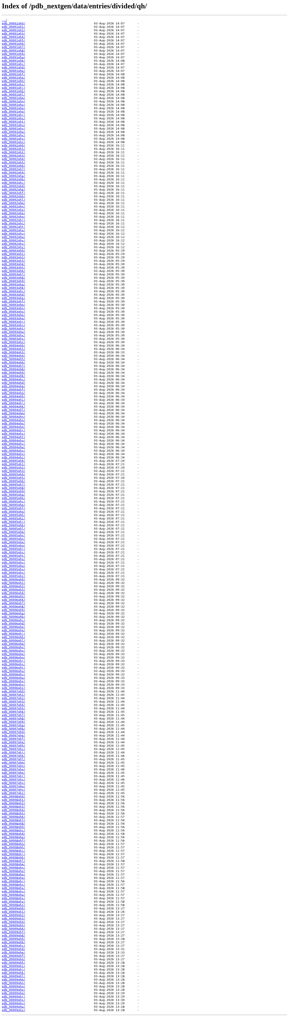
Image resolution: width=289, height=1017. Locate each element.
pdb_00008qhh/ (13, 847)
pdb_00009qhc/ (13, 945)
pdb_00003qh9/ (13, 281)
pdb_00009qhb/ (13, 942)
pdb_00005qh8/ (13, 488)
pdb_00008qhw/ (13, 895)
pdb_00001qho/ (13, 104)
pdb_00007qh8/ (13, 718)
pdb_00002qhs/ (13, 223)
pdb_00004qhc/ (13, 379)
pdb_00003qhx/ (13, 335)
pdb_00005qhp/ (13, 542)
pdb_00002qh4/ (13, 159)
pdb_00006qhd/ (13, 623)
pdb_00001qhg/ (13, 77)
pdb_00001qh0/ (13, 23)
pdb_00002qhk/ (13, 196)
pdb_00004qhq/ (13, 427)
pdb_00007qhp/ (13, 772)
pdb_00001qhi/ (13, 84)
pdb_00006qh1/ (13, 583)
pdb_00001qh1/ (13, 26)
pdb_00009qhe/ (13, 952)
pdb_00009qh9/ (13, 939)
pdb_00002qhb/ (13, 179)
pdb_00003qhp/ (13, 315)
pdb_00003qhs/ (13, 325)
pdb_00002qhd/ (13, 186)
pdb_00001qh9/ (13, 54)
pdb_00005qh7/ (13, 484)
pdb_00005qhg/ (13, 511)
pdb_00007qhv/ (13, 783)
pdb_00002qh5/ (13, 162)
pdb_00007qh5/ (13, 708)
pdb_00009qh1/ (13, 911)
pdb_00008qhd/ (13, 833)
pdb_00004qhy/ (13, 454)
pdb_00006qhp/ (13, 654)
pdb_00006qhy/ (13, 684)
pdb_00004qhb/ (13, 376)
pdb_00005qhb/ (13, 498)
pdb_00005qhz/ (13, 576)
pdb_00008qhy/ (13, 901)
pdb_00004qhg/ (13, 393)
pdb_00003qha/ (13, 284)
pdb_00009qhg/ (13, 959)
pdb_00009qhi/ (13, 966)
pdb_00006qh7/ (13, 603)
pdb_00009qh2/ (13, 915)
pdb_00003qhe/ (13, 298)
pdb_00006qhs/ (13, 664)
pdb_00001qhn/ (13, 101)
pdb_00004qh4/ (13, 355)
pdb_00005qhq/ (13, 545)
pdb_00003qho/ (13, 311)
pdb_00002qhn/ (13, 206)
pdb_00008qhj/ (13, 854)
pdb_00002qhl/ (13, 199)
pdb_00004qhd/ (13, 383)
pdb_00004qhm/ (13, 413)
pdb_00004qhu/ (13, 440)
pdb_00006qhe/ (13, 627)
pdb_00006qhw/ (13, 678)
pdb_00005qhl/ (13, 528)
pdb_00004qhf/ (13, 389)
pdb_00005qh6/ (13, 481)
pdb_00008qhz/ (13, 905)
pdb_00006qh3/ (13, 589)
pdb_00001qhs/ (13, 118)
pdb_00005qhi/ (13, 518)
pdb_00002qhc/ (13, 182)
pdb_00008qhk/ (13, 857)
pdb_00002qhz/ (13, 247)
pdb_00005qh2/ (13, 467)
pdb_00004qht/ (13, 437)
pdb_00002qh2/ (13, 152)
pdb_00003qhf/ (13, 301)
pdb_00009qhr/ (13, 996)
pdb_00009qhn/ (13, 983)
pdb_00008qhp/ (13, 874)
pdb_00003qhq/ (13, 318)
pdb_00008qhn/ (13, 867)
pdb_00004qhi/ (13, 399)
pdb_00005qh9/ (13, 491)
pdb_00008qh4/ (13, 810)
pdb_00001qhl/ (13, 94)
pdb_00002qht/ (13, 227)
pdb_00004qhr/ (13, 430)
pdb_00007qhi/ (13, 749)
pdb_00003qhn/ (13, 308)
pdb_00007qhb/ (13, 728)
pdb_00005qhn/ (13, 535)
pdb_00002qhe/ (13, 189)
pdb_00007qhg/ (13, 742)
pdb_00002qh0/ (13, 145)
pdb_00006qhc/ (13, 620)
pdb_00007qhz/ (13, 793)
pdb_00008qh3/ (13, 806)
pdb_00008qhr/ (13, 881)
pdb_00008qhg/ (13, 844)
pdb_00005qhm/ (13, 532)
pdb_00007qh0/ (13, 691)
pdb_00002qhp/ (13, 213)
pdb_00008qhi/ (13, 850)
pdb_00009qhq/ (13, 993)
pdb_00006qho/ (13, 650)
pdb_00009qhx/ (13, 1010)
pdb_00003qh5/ (13, 267)
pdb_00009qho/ (13, 986)
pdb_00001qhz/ (13, 142)
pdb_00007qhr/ (13, 776)
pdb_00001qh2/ (13, 30)
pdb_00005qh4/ (13, 474)
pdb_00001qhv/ (13, 128)
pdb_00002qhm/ (13, 203)
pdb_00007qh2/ (13, 698)
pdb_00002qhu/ (13, 230)
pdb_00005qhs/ (13, 552)
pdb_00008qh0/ (13, 796)
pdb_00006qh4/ (13, 593)
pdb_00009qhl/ (13, 976)
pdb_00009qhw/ (13, 1006)
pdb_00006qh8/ (13, 606)
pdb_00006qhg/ (13, 630)
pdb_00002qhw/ (13, 237)
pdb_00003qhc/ (13, 291)
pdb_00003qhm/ (13, 305)
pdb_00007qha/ (13, 725)
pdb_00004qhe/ (13, 386)
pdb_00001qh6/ (13, 43)
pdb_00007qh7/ (13, 715)
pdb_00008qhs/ (13, 884)
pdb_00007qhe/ (13, 735)
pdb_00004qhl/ (13, 410)
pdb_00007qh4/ (13, 705)
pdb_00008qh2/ (13, 803)
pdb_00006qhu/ (13, 671)
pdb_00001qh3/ (13, 33)
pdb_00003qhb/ (13, 288)
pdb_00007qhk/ (13, 755)
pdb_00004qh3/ (13, 352)
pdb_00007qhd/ (13, 732)
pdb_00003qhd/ (13, 294)
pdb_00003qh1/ (13, 254)
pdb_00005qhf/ (13, 508)
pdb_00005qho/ (13, 538)
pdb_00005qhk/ (13, 525)
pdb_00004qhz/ (13, 457)
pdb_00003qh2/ (13, 257)
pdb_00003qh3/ (13, 260)
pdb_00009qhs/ (13, 1000)
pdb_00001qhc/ (13, 64)
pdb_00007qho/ (13, 769)
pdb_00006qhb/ (13, 616)
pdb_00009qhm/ (13, 979)
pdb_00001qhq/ (13, 111)
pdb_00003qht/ (13, 328)
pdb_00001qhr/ (13, 115)
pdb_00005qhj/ (13, 522)
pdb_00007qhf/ (13, 739)
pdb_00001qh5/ (13, 40)
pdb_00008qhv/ (13, 891)
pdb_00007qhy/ (13, 789)
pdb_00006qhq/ (13, 657)
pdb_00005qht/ (13, 555)
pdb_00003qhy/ (13, 338)
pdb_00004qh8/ (13, 369)
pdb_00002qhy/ (13, 243)
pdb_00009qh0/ (13, 908)
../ (4, 20)
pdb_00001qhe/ (13, 71)
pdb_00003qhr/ (13, 321)
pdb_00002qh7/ (13, 169)
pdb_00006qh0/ (13, 579)
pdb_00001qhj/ (13, 88)
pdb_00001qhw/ (13, 132)
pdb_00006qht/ (13, 667)
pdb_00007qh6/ (13, 711)
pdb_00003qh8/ (13, 277)
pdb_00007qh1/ (13, 694)
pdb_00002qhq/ (13, 216)
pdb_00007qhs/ (13, 779)
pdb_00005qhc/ (13, 501)
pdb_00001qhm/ (13, 98)
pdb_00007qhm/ (13, 762)
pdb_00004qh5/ (13, 359)
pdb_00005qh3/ (13, 471)
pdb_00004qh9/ (13, 372)
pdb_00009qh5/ (13, 925)
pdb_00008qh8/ (13, 823)
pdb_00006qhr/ (13, 661)
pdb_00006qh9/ (13, 610)
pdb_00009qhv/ (13, 1003)
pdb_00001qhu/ (13, 125)
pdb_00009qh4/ (13, 922)
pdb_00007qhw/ (13, 786)
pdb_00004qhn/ (13, 416)
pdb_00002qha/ (13, 176)
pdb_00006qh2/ (13, 586)
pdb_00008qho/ (13, 871)
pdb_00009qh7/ (13, 932)
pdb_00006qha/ (13, 613)
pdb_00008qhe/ (13, 837)
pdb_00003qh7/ (13, 274)
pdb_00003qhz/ (13, 342)
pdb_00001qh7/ (13, 47)
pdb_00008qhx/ (13, 898)
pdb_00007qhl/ (13, 759)
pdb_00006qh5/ (13, 596)
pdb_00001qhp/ (13, 108)
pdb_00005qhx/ (13, 569)
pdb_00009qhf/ (13, 956)
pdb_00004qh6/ (13, 362)
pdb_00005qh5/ (13, 477)
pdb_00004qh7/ (13, 366)
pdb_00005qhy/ (13, 572)
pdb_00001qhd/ (13, 67)
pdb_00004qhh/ (13, 396)
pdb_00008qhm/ (13, 864)
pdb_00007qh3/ (13, 701)
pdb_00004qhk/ (13, 406)
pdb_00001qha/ (13, 57)
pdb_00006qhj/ (13, 633)
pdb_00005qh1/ (13, 464)
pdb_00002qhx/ (13, 240)
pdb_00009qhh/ (13, 962)
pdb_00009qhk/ (13, 973)
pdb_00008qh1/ (13, 800)
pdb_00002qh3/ (13, 155)
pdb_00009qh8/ (13, 935)
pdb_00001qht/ (13, 121)
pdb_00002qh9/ (13, 172)
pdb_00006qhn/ (13, 647)
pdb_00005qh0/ (13, 460)
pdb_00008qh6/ (13, 817)
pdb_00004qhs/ (13, 433)
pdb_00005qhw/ (13, 566)
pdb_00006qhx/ (13, 681)
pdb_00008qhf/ (13, 840)
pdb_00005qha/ (13, 494)
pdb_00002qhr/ (13, 220)
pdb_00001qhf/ (13, 74)
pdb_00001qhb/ (13, 60)
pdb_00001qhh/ (13, 81)
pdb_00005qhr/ (13, 549)
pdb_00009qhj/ (13, 969)
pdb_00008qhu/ (13, 888)
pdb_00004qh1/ (13, 349)
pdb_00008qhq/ (13, 878)
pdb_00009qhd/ (13, 949)
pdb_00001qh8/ (13, 50)
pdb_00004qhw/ (13, 447)
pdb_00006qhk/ (13, 637)
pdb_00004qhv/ (13, 444)
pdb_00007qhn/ (13, 766)
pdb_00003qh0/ (13, 250)
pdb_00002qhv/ (13, 233)
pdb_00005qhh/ (13, 515)
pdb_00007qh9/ (13, 722)
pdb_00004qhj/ (13, 403)
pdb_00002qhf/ (13, 193)
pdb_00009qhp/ (13, 989)
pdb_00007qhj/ (13, 752)
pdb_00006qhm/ (13, 644)
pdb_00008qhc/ (13, 830)
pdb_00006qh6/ (13, 600)
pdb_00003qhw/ (13, 332)
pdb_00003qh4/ (13, 264)
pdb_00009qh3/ (13, 918)
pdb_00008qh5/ (13, 813)
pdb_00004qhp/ (13, 423)
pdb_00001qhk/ (13, 91)
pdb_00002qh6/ (13, 166)
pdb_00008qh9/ (13, 827)
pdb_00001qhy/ (13, 138)
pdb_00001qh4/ (13, 37)
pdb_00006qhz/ (13, 688)
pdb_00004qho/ (13, 420)
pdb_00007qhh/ (13, 745)
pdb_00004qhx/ (13, 450)
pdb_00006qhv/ (13, 674)
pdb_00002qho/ (13, 210)
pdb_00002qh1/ (13, 149)
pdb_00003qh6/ (13, 271)
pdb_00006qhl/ (13, 640)
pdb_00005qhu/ (13, 559)
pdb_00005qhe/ (13, 505)
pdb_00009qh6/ (13, 928)
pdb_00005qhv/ (13, 562)
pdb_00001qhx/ (13, 135)
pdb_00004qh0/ (13, 345)
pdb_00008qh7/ (13, 820)
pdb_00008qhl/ (13, 861)
